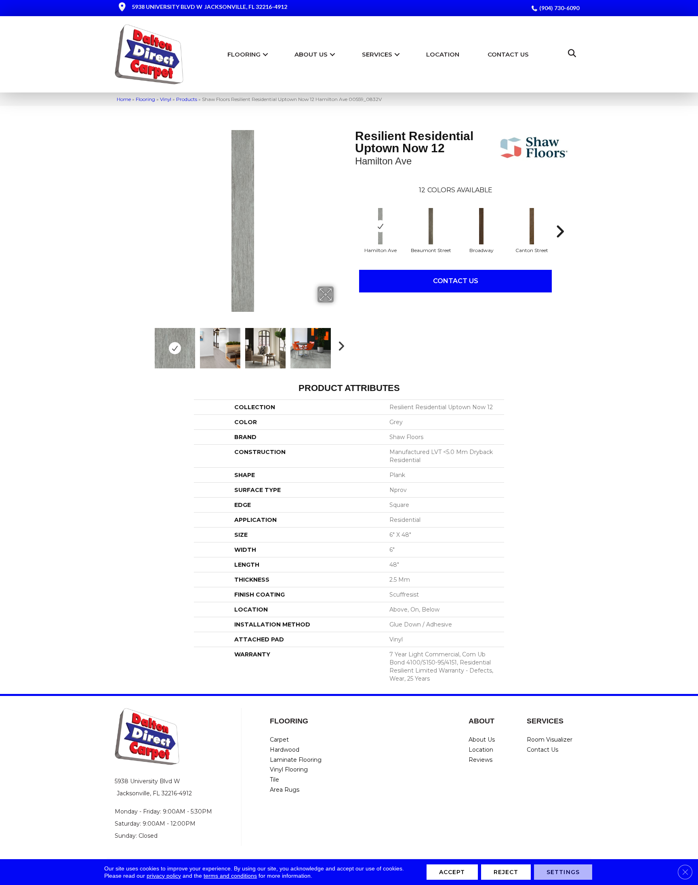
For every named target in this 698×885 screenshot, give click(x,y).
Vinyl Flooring (289, 769)
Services (377, 54)
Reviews (480, 759)
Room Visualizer (549, 739)
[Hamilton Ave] (380, 226)
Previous (146, 344)
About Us (311, 54)
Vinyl (165, 99)
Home (124, 99)
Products (186, 99)
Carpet (279, 739)
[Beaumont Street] (431, 226)
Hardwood (284, 749)
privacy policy (164, 875)
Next (339, 344)
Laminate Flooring (296, 759)
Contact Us (508, 54)
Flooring (244, 54)
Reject (506, 872)
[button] (265, 54)
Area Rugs (284, 789)
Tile (274, 779)
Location (442, 54)
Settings (563, 872)
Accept (452, 872)
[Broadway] (481, 226)
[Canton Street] (532, 226)
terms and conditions (230, 875)
